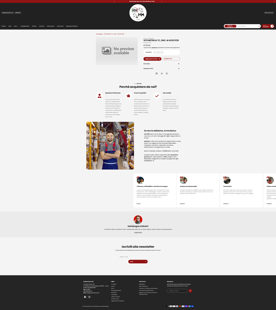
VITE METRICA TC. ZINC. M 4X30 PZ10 (114, 34)
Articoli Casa (115, 299)
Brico (112, 288)
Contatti (113, 284)
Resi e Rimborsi (143, 286)
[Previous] (114, 1)
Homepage (99, 34)
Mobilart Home (89, 306)
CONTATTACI (138, 232)
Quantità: (149, 52)
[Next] (161, 1)
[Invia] (190, 291)
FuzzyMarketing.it (104, 306)
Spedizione (155, 47)
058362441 (17, 12)
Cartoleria (114, 294)
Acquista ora (168, 58)
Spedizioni (142, 284)
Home (113, 286)
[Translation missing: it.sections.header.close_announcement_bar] (274, 1)
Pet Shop (113, 292)
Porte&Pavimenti (116, 290)
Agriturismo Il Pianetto (117, 301)
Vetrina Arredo (115, 297)
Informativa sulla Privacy (146, 290)
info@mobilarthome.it (7, 12)
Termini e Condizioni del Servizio (148, 288)
